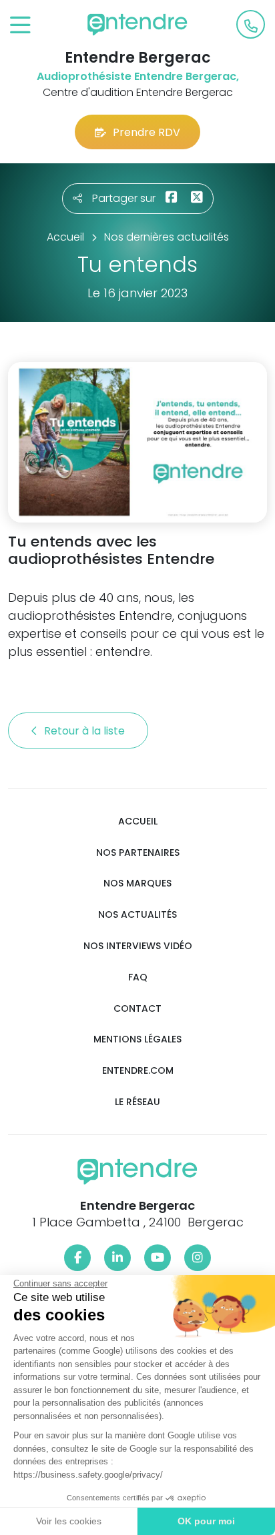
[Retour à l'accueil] (137, 24)
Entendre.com (138, 1070)
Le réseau (137, 1102)
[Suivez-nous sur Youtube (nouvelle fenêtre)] (157, 1257)
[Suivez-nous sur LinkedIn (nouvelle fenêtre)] (117, 1257)
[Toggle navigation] (20, 25)
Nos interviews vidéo (137, 946)
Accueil (138, 821)
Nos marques (137, 883)
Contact (137, 1008)
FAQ (138, 977)
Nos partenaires (138, 852)
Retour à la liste (85, 731)
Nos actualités (137, 914)
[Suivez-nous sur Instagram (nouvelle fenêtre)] (197, 1257)
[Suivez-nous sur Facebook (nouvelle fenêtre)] (77, 1257)
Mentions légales (137, 1039)
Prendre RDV (146, 132)
